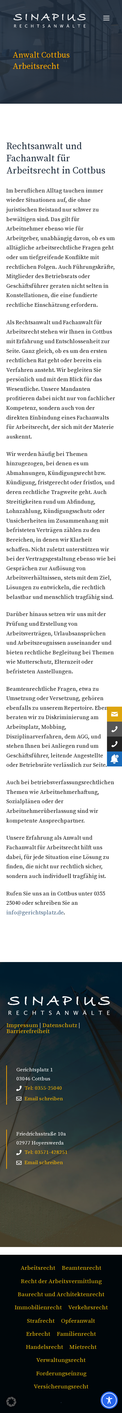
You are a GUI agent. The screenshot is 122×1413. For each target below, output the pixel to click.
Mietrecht (83, 1347)
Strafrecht (41, 1321)
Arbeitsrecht (38, 1268)
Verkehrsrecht (88, 1307)
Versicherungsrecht (61, 1386)
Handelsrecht (44, 1347)
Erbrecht (38, 1334)
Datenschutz (59, 1025)
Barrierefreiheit (28, 1031)
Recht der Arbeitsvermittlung (61, 1281)
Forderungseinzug (61, 1373)
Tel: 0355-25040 (43, 1088)
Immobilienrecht (38, 1307)
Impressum (22, 1025)
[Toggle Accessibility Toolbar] (109, 1400)
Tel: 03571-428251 (46, 1152)
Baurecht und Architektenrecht (61, 1294)
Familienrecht (76, 1334)
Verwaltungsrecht (61, 1360)
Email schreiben (43, 1098)
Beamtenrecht (81, 1268)
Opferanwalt (78, 1321)
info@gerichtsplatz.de (35, 912)
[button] (11, 1402)
